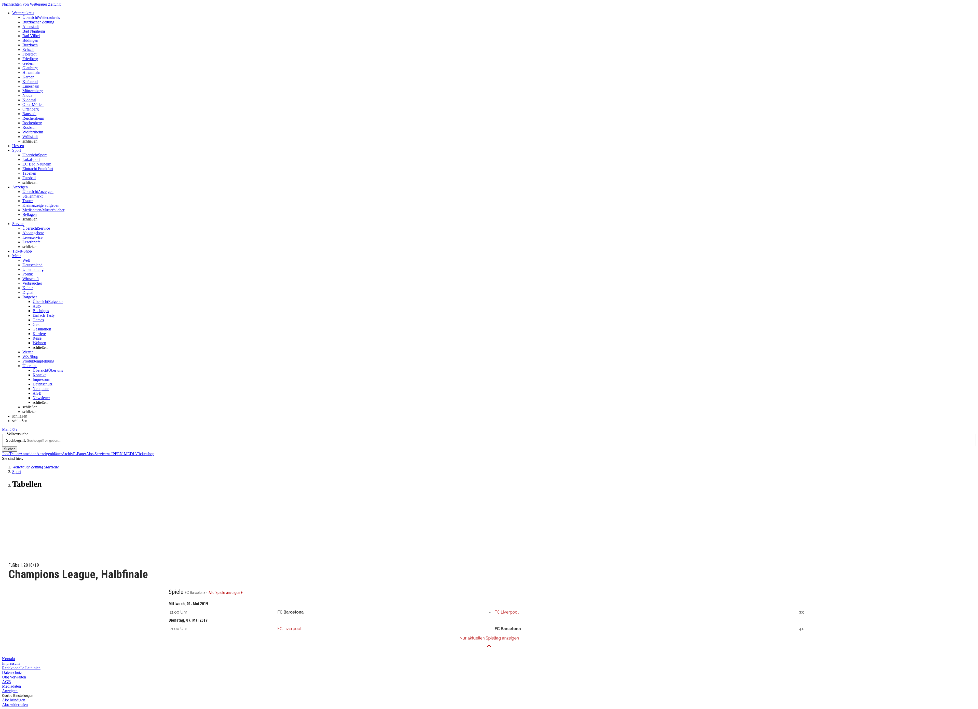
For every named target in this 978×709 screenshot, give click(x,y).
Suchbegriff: (16, 440)
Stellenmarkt (32, 196)
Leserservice (32, 237)
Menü (6, 429)
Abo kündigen (13, 700)
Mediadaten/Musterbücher (43, 210)
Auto (37, 306)
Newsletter (41, 398)
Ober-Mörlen (33, 104)
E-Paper (79, 454)
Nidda (27, 95)
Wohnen (39, 343)
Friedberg (30, 59)
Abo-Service (96, 454)
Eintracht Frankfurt (37, 168)
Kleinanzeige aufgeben (40, 205)
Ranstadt (29, 114)
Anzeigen (10, 691)
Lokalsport (31, 159)
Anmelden (28, 454)
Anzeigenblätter (49, 454)
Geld (36, 324)
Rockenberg (32, 123)
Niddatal (29, 100)
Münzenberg (32, 91)
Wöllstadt (30, 136)
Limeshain (30, 86)
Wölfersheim (32, 132)
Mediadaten (11, 686)
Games (38, 320)
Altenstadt (30, 26)
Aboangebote (33, 233)
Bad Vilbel (31, 36)
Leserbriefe (31, 242)
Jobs (5, 454)
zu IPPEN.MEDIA (121, 454)
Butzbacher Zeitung (38, 22)
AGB (37, 393)
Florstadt (29, 54)
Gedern (28, 63)
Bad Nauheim (33, 31)
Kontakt (39, 375)
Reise (37, 338)
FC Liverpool (507, 612)
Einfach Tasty (44, 315)
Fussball (29, 178)
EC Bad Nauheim (36, 164)
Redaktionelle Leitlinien (21, 668)
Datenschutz (42, 384)
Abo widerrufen (15, 704)
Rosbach (29, 127)
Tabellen (29, 173)
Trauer (27, 201)
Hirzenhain (31, 72)
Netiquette (41, 388)
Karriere (39, 333)
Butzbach (30, 45)
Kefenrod (30, 81)
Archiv (67, 454)
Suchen (9, 449)
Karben (28, 77)
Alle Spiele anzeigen (225, 592)
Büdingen (30, 40)
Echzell (28, 49)
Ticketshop (145, 454)
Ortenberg (30, 109)
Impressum (41, 379)
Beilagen (29, 214)
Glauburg (30, 68)
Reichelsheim (33, 118)
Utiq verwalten (14, 677)
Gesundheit (42, 329)
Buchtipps (41, 311)
